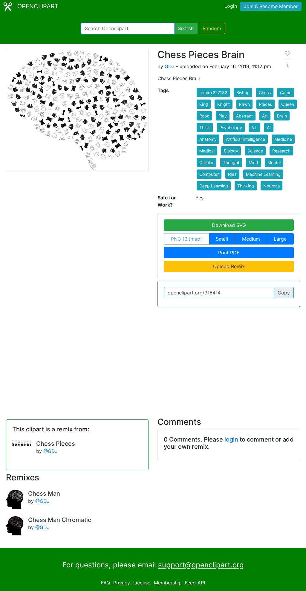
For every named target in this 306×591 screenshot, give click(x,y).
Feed (190, 583)
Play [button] (222, 115)
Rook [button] (204, 115)
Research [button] (281, 150)
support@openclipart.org (201, 565)
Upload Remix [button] (229, 266)
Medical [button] (207, 150)
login (231, 439)
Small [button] (222, 239)
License (141, 583)
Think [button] (204, 127)
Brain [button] (282, 115)
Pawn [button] (244, 104)
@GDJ (50, 451)
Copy (284, 293)
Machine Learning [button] (263, 174)
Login (230, 6)
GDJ (170, 66)
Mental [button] (274, 162)
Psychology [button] (230, 127)
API (201, 583)
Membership (168, 583)
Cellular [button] (206, 162)
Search (186, 28)
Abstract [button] (244, 115)
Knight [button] (223, 104)
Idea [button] (232, 174)
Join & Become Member (271, 6)
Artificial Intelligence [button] (245, 139)
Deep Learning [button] (213, 185)
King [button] (203, 104)
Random (212, 28)
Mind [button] (253, 162)
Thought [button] (231, 162)
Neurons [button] (271, 185)
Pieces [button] (265, 104)
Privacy (121, 583)
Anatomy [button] (208, 139)
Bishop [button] (243, 92)
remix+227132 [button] (213, 92)
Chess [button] (265, 92)
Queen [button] (287, 104)
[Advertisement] (153, 358)
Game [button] (285, 92)
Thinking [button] (245, 185)
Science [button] (255, 150)
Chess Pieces (55, 443)
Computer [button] (209, 174)
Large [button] (280, 239)
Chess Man (44, 493)
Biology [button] (231, 150)
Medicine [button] (283, 139)
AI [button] (269, 127)
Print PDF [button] (228, 253)
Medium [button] (251, 239)
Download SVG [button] (229, 225)
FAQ (105, 583)
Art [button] (265, 115)
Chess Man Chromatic (59, 519)
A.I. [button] (254, 127)
